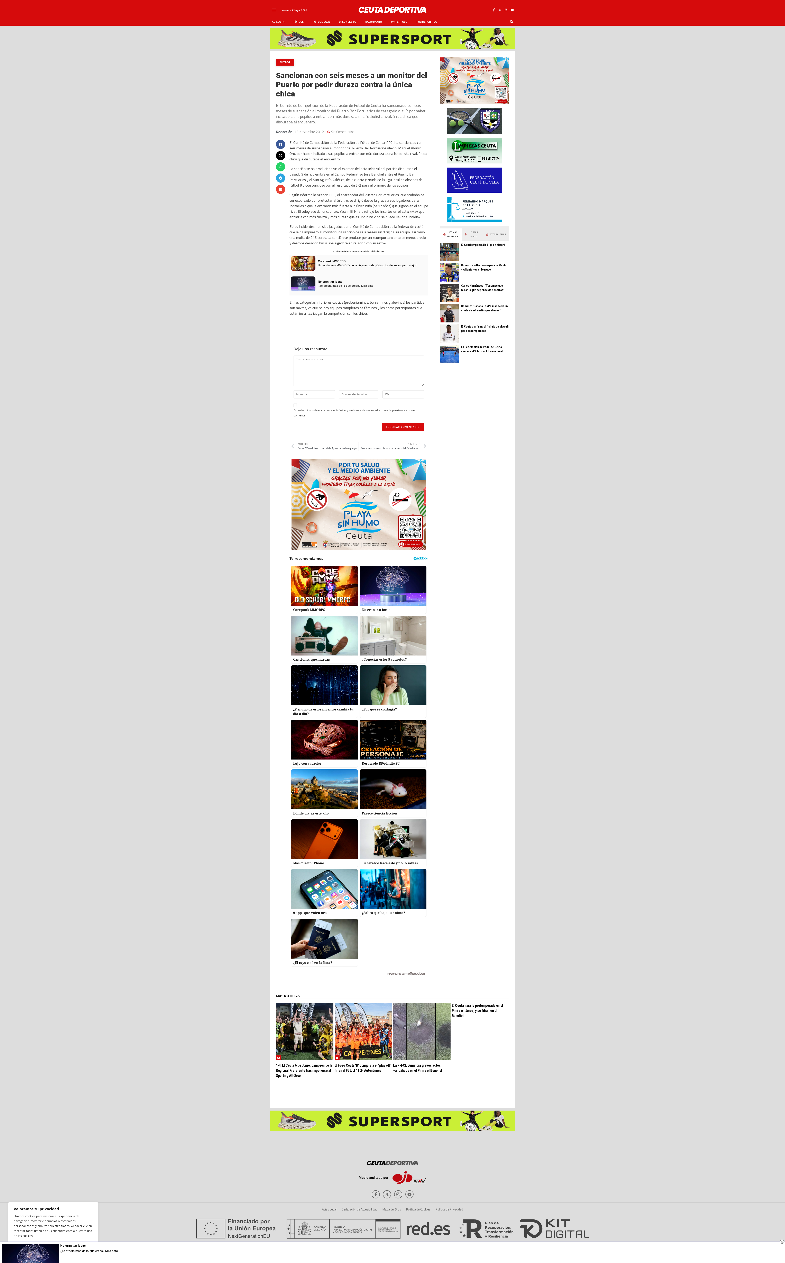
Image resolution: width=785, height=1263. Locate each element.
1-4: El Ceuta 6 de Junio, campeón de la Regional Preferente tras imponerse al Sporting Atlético (304, 1070)
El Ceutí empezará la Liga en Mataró (483, 245)
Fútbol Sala (321, 22)
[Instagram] (506, 10)
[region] (53, 1228)
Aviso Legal (329, 1209)
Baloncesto (347, 22)
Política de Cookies (418, 1209)
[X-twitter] (500, 10)
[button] (274, 10)
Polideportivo (426, 22)
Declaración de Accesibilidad (359, 1209)
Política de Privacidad (449, 1209)
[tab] (451, 234)
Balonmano (373, 22)
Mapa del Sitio (391, 1209)
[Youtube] (512, 10)
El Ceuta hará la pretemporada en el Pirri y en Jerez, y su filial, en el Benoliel (477, 1010)
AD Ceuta (278, 22)
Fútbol (299, 22)
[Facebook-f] (494, 10)
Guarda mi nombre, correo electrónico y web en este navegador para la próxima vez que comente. (354, 412)
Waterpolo (399, 22)
